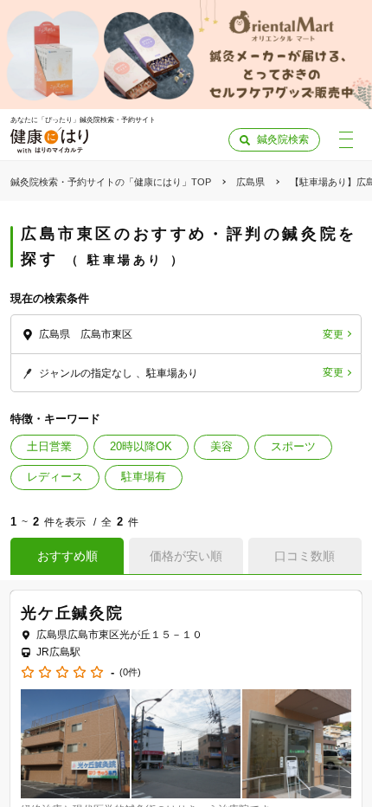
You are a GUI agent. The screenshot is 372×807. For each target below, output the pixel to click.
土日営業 (49, 446)
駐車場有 (143, 476)
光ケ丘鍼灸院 (72, 613)
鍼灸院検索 (283, 139)
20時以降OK (141, 446)
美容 (221, 446)
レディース (55, 476)
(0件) (130, 672)
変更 (333, 334)
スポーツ (293, 446)
